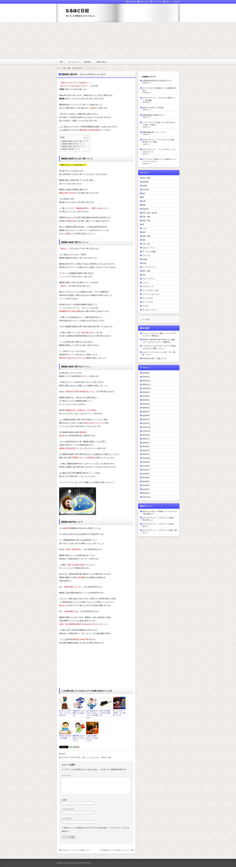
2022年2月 (146, 423)
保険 (143, 232)
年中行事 (145, 190)
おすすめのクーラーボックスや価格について (75, 850)
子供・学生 (146, 244)
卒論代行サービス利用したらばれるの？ (78, 713)
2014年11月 (146, 458)
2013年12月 (146, 497)
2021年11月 (146, 431)
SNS (144, 275)
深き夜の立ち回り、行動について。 (155, 358)
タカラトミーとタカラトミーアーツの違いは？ (65, 713)
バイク (144, 228)
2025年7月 (146, 400)
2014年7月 (146, 470)
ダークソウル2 (147, 298)
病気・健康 (107, 757)
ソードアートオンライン (151, 294)
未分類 (144, 259)
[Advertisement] (118, 40)
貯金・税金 (146, 217)
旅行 (143, 193)
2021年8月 (146, 435)
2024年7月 (146, 412)
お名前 (64, 800)
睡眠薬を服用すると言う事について (75, 141)
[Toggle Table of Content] (85, 138)
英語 (143, 240)
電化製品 (145, 182)
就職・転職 (146, 236)
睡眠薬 (63, 754)
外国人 (144, 263)
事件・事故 (146, 271)
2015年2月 (146, 450)
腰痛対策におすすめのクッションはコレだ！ (78, 738)
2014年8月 (146, 466)
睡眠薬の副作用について (71, 149)
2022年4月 (146, 419)
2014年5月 (146, 477)
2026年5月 (146, 377)
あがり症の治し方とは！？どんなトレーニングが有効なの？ (92, 714)
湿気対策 (145, 209)
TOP (61, 62)
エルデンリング (147, 286)
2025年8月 (146, 396)
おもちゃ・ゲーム (148, 248)
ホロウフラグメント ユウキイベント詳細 (157, 518)
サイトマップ (73, 62)
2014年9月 (146, 462)
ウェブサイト (67, 818)
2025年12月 (146, 381)
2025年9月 (146, 392)
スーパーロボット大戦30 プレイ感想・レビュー (119, 713)
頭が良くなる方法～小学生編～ (65, 737)
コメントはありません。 (93, 757)
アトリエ (145, 283)
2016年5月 (146, 446)
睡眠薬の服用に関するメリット (73, 144)
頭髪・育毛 (146, 221)
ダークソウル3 (147, 302)
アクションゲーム (148, 279)
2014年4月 (146, 481)
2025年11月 (146, 384)
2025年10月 (146, 388)
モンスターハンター (149, 310)
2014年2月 (146, 489)
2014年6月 (146, 474)
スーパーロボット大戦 (150, 290)
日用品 (144, 186)
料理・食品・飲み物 (149, 213)
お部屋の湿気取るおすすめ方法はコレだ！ (157, 80)
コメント (66, 775)
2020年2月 (146, 443)
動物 (143, 205)
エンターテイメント (149, 267)
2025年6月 (146, 404)
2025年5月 (146, 408)
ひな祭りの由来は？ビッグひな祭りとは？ (92, 738)
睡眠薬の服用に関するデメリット (74, 146)
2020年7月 (146, 439)
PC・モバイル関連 (149, 252)
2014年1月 (146, 493)
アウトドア (146, 255)
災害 (143, 201)
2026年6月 (146, 373)
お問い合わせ (101, 62)
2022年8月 (146, 415)
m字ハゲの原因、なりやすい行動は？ (105, 713)
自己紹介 (87, 62)
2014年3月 (146, 485)
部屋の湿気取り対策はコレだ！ (153, 115)
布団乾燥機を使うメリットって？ (154, 132)
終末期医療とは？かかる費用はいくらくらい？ (116, 850)
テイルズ (145, 306)
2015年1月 (146, 454)
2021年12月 (146, 427)
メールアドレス (68, 809)
